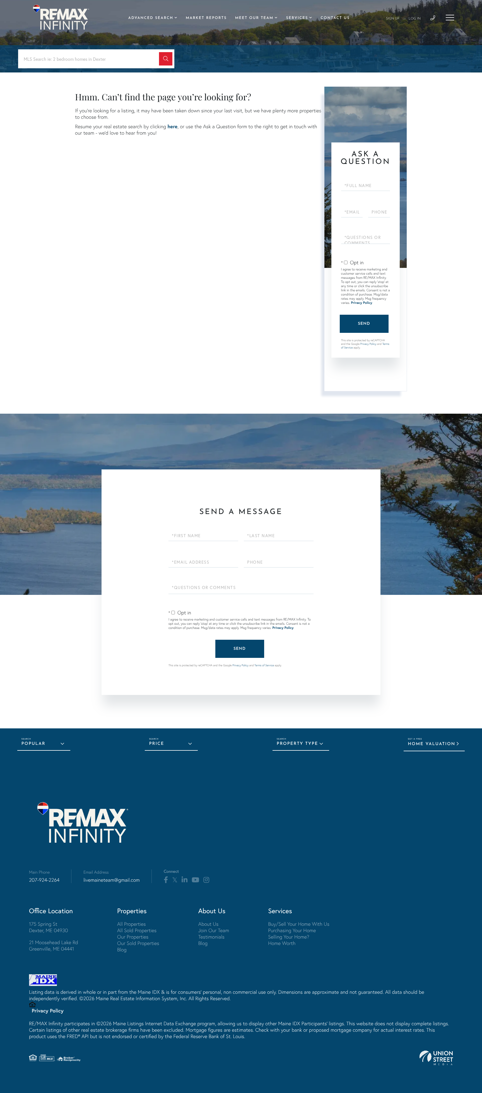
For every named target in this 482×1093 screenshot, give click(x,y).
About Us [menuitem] (208, 924)
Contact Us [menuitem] (335, 18)
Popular (33, 744)
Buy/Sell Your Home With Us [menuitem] (298, 924)
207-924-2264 (44, 880)
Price (156, 744)
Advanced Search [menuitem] (150, 18)
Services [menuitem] (297, 18)
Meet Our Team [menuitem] (254, 18)
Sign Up (392, 18)
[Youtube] (195, 880)
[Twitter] (174, 880)
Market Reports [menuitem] (206, 18)
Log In (415, 18)
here (172, 126)
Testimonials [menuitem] (211, 937)
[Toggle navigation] (450, 17)
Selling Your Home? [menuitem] (288, 937)
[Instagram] (206, 880)
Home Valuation (431, 744)
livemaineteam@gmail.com (111, 880)
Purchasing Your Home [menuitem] (292, 930)
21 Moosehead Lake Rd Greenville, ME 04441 (53, 945)
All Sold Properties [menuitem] (136, 930)
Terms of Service (264, 665)
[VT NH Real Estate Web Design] (436, 1058)
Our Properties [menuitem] (132, 937)
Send (364, 324)
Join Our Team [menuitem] (213, 930)
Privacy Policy (361, 303)
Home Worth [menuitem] (281, 943)
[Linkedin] (184, 880)
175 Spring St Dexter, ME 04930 (48, 927)
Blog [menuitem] (122, 949)
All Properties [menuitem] (131, 924)
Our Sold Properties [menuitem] (138, 943)
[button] (165, 59)
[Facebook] (166, 880)
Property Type (297, 744)
